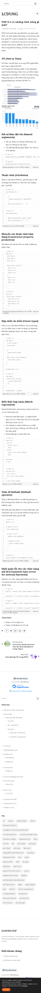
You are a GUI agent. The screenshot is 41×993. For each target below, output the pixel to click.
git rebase (6, 848)
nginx (20, 884)
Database (7, 754)
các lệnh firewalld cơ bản (28, 834)
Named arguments (8, 167)
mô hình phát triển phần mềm (13, 880)
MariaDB (9, 758)
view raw (35, 167)
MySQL (8, 762)
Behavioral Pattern (9, 825)
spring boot (23, 894)
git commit (21, 844)
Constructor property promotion (13, 311)
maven (26, 871)
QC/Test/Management (12, 777)
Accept (6, 989)
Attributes (6, 226)
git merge (32, 844)
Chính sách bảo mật (10, 956)
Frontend (7, 767)
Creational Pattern (9, 834)
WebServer (7, 807)
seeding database (9, 894)
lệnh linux (6, 866)
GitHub (27, 167)
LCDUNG (10, 14)
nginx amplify (30, 884)
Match (5, 484)
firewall (5, 844)
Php (15, 28)
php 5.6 (12, 889)
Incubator (30, 853)
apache (10, 821)
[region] (20, 159)
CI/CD (6, 746)
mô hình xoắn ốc (9, 884)
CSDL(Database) (9, 750)
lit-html (25, 862)
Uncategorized (9, 799)
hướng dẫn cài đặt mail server (13, 853)
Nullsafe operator (8, 561)
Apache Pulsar (22, 821)
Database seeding (9, 839)
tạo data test (24, 898)
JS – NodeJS (12, 725)
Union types (6, 394)
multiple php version (10, 875)
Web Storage (20, 903)
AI (4, 821)
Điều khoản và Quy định (12, 960)
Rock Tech (7, 781)
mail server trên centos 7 (12, 871)
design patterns (24, 839)
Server (6, 790)
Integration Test (9, 857)
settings (24, 986)
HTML (8, 771)
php (21, 28)
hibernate (27, 848)
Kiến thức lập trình (12, 718)
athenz (32, 821)
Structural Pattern (9, 898)
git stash (17, 848)
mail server (17, 866)
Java (9, 721)
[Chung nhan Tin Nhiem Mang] (20, 691)
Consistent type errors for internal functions (16, 611)
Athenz (8, 784)
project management (25, 889)
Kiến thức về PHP (8, 28)
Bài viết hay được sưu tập (12, 710)
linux (17, 862)
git (13, 844)
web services (7, 903)
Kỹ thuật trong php (17, 737)
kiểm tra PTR (7, 862)
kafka (27, 857)
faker (35, 839)
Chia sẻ (6, 714)
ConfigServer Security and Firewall (15, 830)
